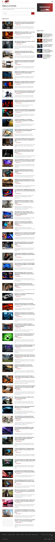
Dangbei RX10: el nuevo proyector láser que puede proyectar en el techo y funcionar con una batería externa (25, 62)
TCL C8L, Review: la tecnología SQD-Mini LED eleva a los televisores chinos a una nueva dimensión (47, 56)
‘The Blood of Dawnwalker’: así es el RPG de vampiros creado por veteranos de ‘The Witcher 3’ (24, 120)
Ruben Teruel (18, 24)
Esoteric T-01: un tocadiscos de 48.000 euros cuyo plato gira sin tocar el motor (24, 294)
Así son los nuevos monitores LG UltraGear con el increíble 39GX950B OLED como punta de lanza (48, 51)
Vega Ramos (18, 287)
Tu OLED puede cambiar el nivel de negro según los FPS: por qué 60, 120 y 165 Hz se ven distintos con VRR (25, 140)
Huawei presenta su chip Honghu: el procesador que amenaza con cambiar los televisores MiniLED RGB (25, 110)
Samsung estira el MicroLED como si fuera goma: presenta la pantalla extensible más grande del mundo (24, 243)
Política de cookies (28, 534)
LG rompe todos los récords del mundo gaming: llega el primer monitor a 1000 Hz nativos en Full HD (25, 471)
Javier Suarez (18, 34)
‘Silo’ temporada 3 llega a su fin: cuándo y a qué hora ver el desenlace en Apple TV (25, 42)
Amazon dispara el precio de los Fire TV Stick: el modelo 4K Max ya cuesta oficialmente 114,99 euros (25, 376)
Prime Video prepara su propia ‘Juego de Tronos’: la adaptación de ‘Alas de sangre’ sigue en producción (25, 355)
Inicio (3, 3)
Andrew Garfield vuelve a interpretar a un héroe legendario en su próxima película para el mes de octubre (24, 202)
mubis (52, 535)
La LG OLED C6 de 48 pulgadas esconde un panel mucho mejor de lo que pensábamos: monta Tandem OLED (25, 511)
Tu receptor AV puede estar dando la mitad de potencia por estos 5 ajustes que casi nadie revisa (24, 52)
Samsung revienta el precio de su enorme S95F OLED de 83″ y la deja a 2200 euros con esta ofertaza (25, 304)
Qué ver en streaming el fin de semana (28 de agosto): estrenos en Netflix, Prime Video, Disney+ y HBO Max (25, 285)
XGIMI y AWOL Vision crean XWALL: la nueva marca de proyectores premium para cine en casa (25, 32)
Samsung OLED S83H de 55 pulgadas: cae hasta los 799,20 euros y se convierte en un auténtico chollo (25, 160)
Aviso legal (17, 534)
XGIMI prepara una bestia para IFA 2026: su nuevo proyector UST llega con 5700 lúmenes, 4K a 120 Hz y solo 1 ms (25, 181)
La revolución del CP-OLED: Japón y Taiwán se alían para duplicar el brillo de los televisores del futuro (25, 500)
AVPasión (6, 539)
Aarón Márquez (18, 93)
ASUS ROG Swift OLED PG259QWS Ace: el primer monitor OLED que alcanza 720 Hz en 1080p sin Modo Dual (24, 428)
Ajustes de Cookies (35, 534)
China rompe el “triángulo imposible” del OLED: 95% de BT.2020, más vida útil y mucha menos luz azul (25, 82)
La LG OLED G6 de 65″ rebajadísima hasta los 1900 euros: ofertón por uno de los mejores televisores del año (25, 191)
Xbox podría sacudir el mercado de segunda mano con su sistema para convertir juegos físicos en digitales (24, 335)
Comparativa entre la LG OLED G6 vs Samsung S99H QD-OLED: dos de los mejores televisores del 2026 (25, 233)
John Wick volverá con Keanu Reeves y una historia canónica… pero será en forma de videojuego (25, 520)
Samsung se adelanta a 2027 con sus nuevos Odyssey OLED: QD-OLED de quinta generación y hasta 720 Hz (24, 274)
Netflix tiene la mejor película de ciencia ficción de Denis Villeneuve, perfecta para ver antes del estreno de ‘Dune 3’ (25, 314)
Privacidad (22, 534)
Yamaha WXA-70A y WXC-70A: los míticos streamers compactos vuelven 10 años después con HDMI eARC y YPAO (25, 387)
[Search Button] (32, 13)
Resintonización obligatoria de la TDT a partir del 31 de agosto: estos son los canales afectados (25, 72)
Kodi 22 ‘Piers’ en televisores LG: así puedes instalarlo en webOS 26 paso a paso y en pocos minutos (24, 366)
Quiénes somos (4, 534)
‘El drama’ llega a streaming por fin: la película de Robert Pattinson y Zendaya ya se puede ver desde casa (25, 254)
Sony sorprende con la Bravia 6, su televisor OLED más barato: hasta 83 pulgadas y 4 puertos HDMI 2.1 (25, 264)
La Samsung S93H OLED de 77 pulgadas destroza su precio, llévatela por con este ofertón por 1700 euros (24, 449)
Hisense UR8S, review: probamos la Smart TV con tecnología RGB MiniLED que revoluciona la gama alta (24, 481)
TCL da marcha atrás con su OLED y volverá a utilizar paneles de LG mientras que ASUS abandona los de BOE (25, 461)
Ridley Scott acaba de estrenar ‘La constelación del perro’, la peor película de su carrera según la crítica (25, 490)
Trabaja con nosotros (11, 534)
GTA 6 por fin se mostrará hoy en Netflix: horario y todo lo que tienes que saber (24, 397)
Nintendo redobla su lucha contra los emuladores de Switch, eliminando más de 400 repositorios (25, 130)
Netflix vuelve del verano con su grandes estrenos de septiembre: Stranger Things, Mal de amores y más (25, 101)
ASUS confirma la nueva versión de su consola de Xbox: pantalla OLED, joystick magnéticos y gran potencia (24, 151)
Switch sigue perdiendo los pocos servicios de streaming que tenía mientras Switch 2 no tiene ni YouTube (24, 171)
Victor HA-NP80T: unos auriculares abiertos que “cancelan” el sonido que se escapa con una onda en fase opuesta (24, 417)
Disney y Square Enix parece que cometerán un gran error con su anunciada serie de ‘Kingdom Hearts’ (25, 91)
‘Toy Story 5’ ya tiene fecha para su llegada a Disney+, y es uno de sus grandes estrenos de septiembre (24, 223)
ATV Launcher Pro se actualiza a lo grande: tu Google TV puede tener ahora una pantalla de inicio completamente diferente (25, 325)
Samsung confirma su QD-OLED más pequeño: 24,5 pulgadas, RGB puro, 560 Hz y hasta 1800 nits (25, 345)
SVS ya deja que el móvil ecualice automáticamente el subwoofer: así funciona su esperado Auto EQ (25, 22)
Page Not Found (7, 3)
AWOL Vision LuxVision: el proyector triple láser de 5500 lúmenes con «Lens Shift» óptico (25, 407)
